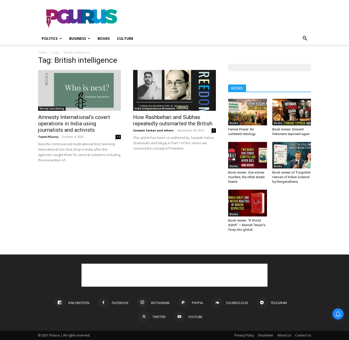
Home (42, 52)
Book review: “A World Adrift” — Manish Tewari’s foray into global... (246, 225)
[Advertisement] (218, 18)
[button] (305, 39)
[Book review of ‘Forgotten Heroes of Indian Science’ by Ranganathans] (291, 155)
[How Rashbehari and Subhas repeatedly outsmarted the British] (174, 90)
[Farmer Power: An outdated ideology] (247, 112)
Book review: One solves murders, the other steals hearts (246, 177)
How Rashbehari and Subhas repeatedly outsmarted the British (172, 120)
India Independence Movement (155, 108)
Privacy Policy (244, 335)
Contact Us (303, 335)
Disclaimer (265, 335)
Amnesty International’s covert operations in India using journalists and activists (74, 123)
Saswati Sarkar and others (153, 130)
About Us (284, 335)
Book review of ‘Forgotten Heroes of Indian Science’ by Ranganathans (291, 177)
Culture (125, 38)
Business (77, 38)
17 (118, 137)
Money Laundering (52, 108)
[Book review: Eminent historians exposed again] (291, 112)
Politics (50, 38)
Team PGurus (48, 137)
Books (104, 38)
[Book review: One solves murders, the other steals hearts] (247, 155)
